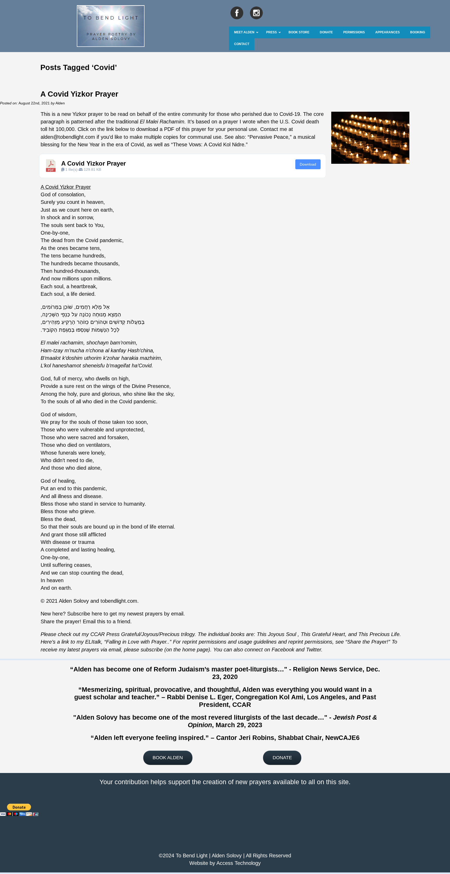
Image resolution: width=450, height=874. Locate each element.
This (305, 634)
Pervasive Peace (268, 137)
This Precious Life (378, 634)
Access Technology (238, 863)
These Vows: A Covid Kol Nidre (208, 144)
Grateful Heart (327, 634)
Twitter (313, 649)
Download (308, 164)
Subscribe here (84, 614)
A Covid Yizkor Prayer (79, 94)
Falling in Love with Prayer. (137, 642)
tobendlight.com (119, 601)
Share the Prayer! (367, 642)
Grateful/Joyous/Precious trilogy (158, 634)
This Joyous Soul (276, 634)
